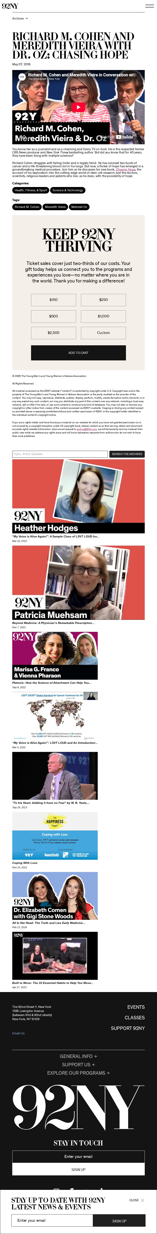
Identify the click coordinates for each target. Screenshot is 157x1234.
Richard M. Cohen (27, 207)
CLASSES (135, 1017)
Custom (103, 333)
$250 (103, 300)
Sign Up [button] (119, 1221)
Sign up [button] (78, 1170)
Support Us (76, 1064)
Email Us (18, 1033)
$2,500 (54, 333)
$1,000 (103, 316)
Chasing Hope (125, 169)
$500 (53, 316)
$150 (53, 300)
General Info (76, 1056)
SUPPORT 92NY (128, 1028)
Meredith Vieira (55, 207)
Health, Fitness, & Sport (31, 190)
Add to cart (78, 352)
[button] (78, 20)
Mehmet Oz (79, 207)
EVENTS (136, 1007)
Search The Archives (127, 454)
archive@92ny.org (87, 429)
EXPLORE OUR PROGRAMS (76, 1073)
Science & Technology (68, 190)
